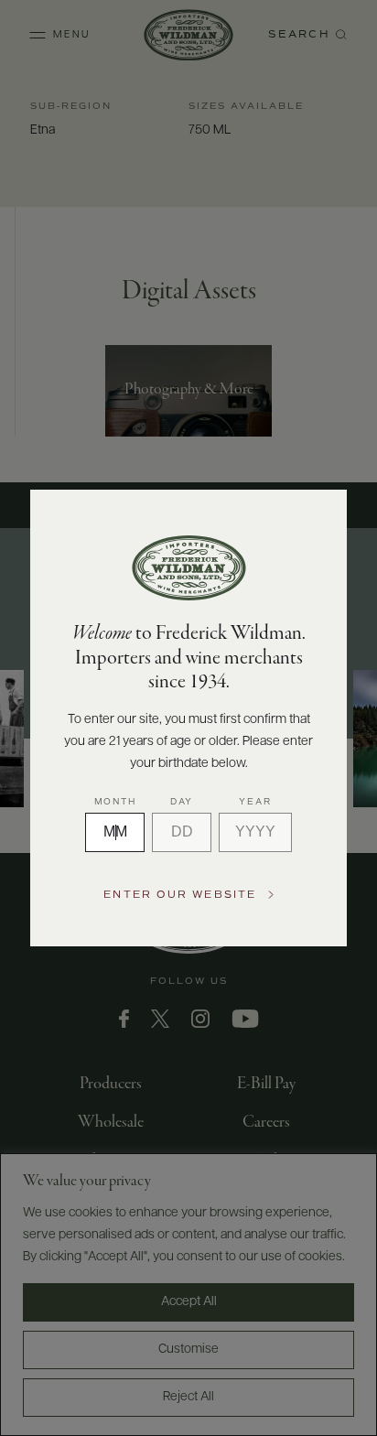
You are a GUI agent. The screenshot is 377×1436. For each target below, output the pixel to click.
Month (115, 801)
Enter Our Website (179, 895)
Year (255, 801)
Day (181, 801)
